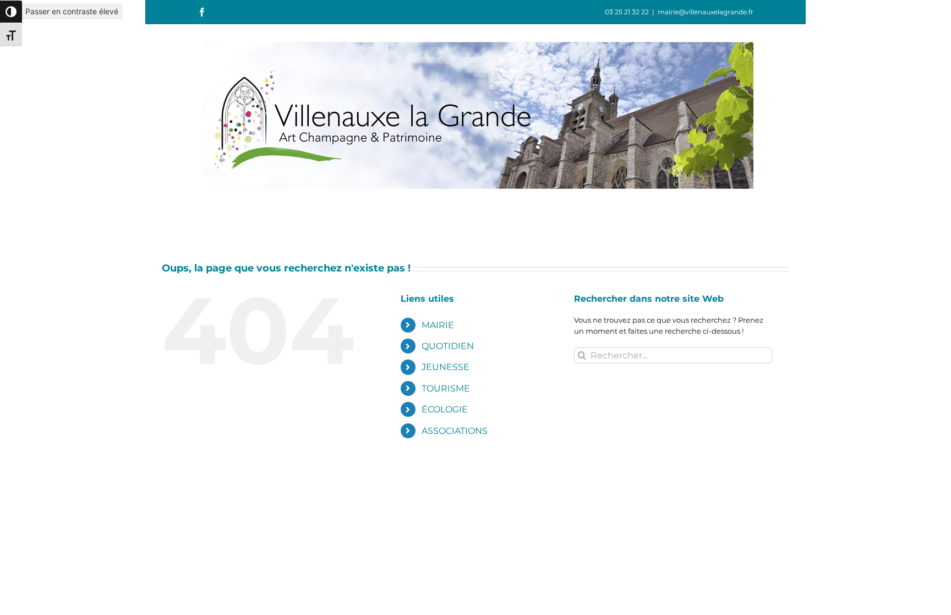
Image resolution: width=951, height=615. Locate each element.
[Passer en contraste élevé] (11, 11)
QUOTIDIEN (448, 346)
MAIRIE (438, 325)
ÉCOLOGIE (445, 409)
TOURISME (446, 388)
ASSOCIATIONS (455, 431)
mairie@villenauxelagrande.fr (705, 12)
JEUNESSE (445, 367)
